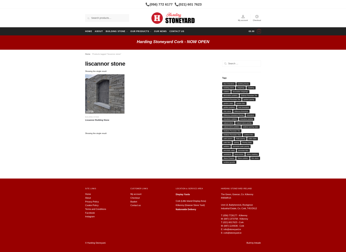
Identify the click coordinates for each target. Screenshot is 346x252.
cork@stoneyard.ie (233, 233)
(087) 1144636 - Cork (234, 226)
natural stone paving (244, 123)
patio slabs (253, 139)
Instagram (90, 216)
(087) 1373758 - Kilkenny (236, 219)
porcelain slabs (229, 150)
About (88, 198)
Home (87, 54)
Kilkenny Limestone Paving (234, 115)
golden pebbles (229, 107)
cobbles (226, 92)
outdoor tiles (248, 135)
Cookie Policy (92, 205)
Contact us (135, 205)
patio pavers (228, 139)
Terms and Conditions (95, 209)
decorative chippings (240, 92)
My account (243, 20)
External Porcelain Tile (232, 99)
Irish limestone (243, 107)
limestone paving (246, 119)
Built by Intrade (254, 243)
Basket (133, 202)
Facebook (90, 213)
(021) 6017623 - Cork (233, 222)
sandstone (227, 154)
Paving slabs (247, 143)
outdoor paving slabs (250, 127)
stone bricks (239, 154)
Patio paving (240, 139)
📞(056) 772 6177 (159, 4)
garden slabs (228, 103)
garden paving (249, 99)
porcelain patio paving (241, 146)
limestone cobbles (230, 119)
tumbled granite (229, 162)
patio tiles (227, 143)
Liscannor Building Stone (97, 120)
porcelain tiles (243, 150)
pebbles (226, 146)
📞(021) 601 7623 (188, 4)
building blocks (243, 84)
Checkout (257, 20)
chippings (240, 88)
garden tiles (241, 103)
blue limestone (229, 84)
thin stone (255, 158)
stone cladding (252, 154)
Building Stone (92, 117)
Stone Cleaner (229, 158)
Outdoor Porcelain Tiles (232, 135)
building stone (229, 88)
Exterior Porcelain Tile (249, 96)
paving (236, 143)
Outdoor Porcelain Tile (232, 131)
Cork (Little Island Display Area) (191, 201)
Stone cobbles (243, 158)
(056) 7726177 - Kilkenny (235, 215)
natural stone (228, 123)
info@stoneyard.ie (232, 229)
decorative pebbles (231, 96)
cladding (251, 88)
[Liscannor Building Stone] (104, 94)
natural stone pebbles (231, 127)
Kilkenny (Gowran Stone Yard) (190, 205)
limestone (250, 115)
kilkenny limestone (241, 111)
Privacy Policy (92, 202)
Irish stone (227, 111)
